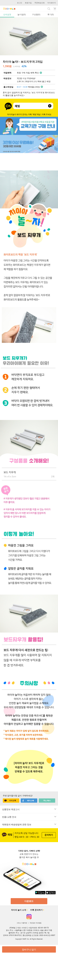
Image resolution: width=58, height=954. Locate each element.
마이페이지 (51, 3)
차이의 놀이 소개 (18, 910)
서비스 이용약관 (22, 923)
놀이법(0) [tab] (21, 14)
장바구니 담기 (29, 949)
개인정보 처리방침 (35, 923)
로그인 (19, 3)
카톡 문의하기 (36, 910)
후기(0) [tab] (50, 14)
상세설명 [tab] (7, 14)
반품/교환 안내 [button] (9, 816)
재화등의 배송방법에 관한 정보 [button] (16, 824)
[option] (29, 36)
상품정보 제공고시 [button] (11, 809)
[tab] (29, 809)
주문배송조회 (39, 3)
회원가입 (28, 3)
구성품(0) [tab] (36, 14)
